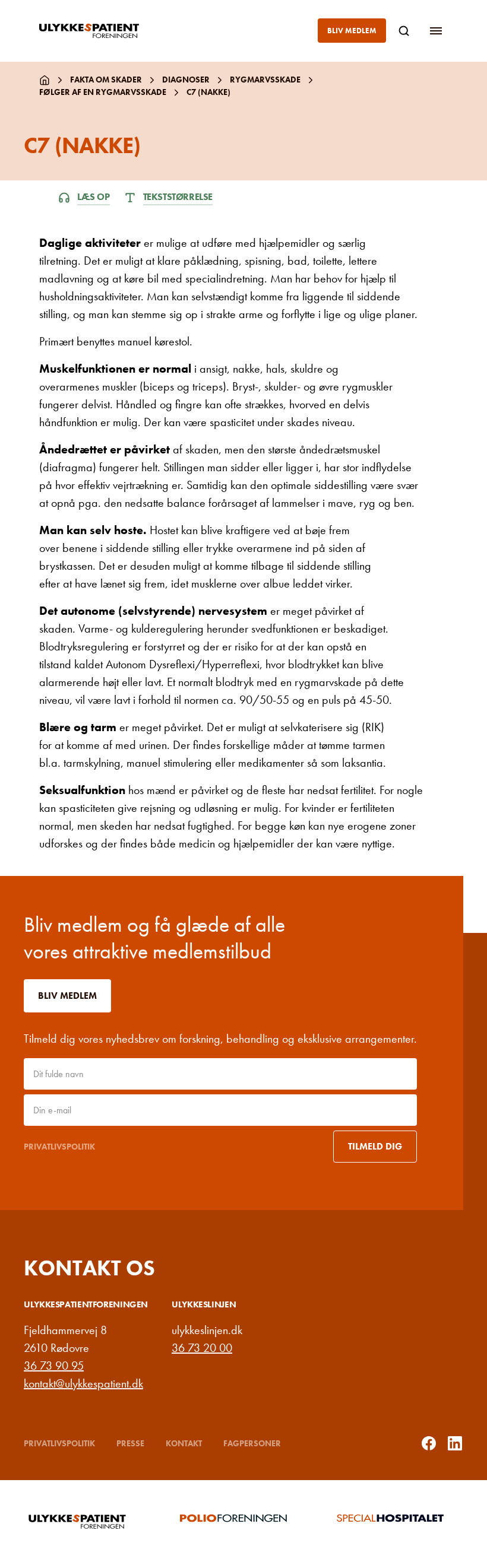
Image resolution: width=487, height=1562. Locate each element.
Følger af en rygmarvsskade (102, 92)
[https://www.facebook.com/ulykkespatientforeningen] (428, 1443)
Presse (130, 1443)
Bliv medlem (352, 31)
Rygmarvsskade (265, 79)
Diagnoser (186, 79)
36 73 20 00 (202, 1347)
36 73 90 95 (54, 1365)
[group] (87, 1521)
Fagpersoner (252, 1443)
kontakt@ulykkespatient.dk (83, 1383)
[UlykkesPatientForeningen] (98, 30)
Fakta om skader (106, 79)
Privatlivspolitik (59, 1146)
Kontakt (184, 1443)
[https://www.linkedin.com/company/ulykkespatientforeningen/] (455, 1443)
